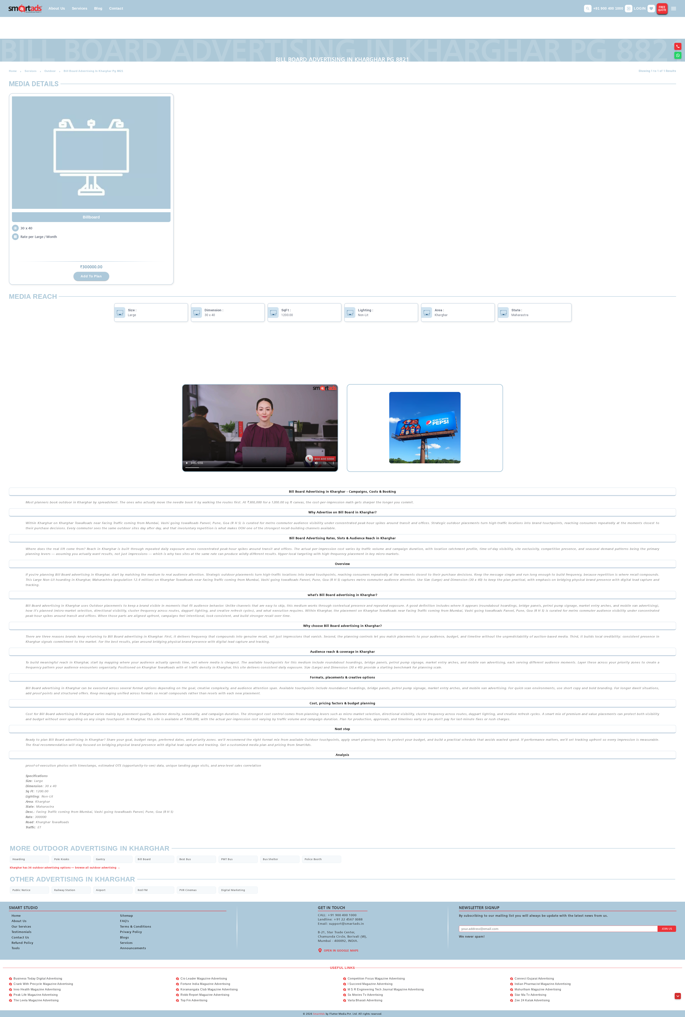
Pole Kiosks (61, 859)
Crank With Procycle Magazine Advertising (43, 983)
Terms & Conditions (135, 926)
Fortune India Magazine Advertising (205, 983)
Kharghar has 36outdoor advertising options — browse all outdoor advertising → (65, 867)
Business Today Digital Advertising (38, 978)
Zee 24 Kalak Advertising (532, 1000)
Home (16, 915)
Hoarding (18, 859)
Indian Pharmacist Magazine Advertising (543, 983)
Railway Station (64, 890)
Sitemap (126, 915)
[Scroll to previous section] (678, 988)
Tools (16, 948)
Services (79, 8)
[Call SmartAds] (677, 46)
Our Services (21, 926)
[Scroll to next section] (678, 996)
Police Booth (313, 859)
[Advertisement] (342, 356)
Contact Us (20, 937)
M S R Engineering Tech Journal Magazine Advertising (386, 989)
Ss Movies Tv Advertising (365, 994)
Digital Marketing (233, 890)
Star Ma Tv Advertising (530, 994)
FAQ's (124, 921)
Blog (98, 8)
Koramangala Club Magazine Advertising (209, 989)
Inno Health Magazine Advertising (37, 989)
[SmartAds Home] (25, 8)
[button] (588, 8)
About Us (57, 8)
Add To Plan (91, 276)
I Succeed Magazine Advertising (370, 983)
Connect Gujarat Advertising (534, 978)
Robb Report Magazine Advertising (205, 994)
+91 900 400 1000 (608, 8)
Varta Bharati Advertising (365, 1000)
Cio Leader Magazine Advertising (204, 978)
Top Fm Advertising (194, 1000)
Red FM (143, 890)
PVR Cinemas (188, 890)
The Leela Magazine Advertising (36, 1000)
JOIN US (667, 928)
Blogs (124, 937)
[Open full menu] (673, 8)
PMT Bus (227, 859)
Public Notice (21, 890)
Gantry (100, 859)
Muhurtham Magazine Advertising (538, 989)
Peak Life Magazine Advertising (36, 994)
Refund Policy (22, 943)
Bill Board (144, 859)
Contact (116, 8)
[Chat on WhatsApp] (677, 55)
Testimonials (22, 932)
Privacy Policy (131, 932)
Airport (101, 890)
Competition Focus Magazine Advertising (376, 978)
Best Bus (185, 859)
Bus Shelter (270, 859)
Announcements (133, 948)
